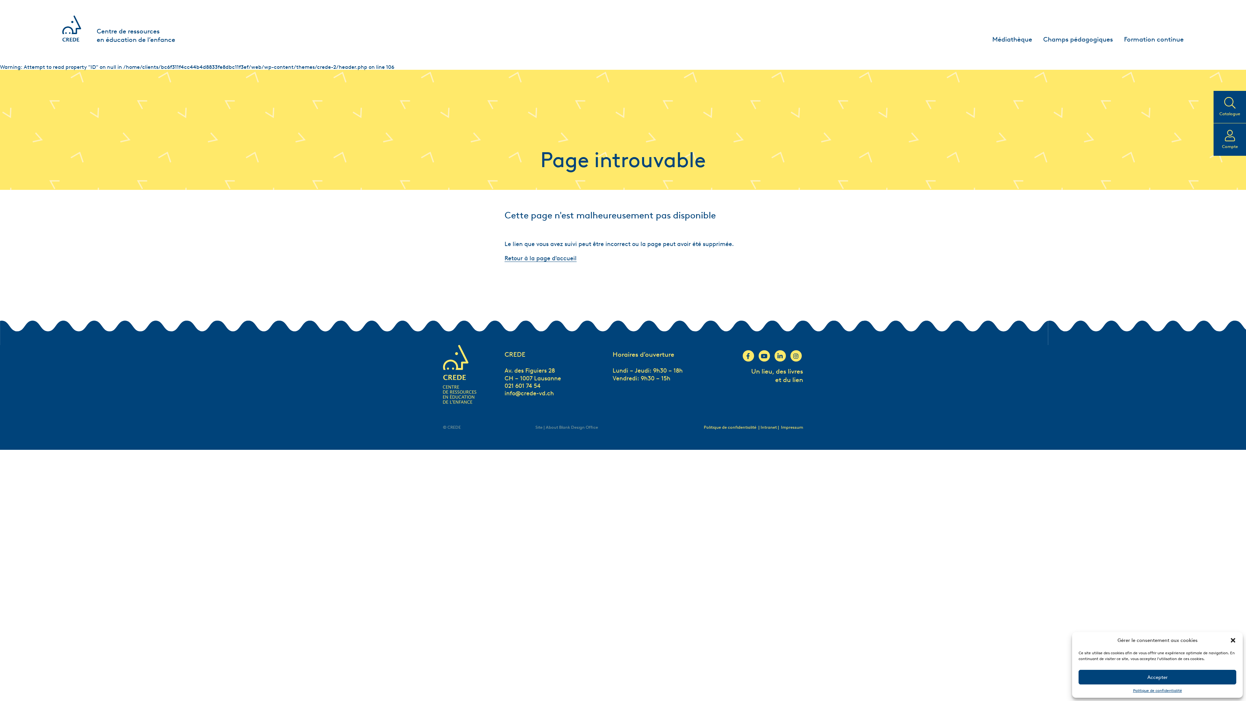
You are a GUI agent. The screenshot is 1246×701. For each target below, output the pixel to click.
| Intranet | (769, 427)
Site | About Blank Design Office (566, 427)
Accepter (1157, 677)
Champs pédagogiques (1078, 39)
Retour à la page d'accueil (541, 258)
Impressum (792, 427)
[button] (1233, 640)
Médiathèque (1012, 39)
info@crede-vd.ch (529, 393)
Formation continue (1154, 39)
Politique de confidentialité (1157, 690)
